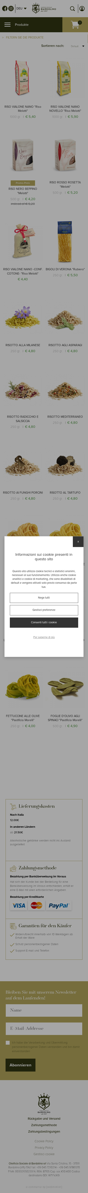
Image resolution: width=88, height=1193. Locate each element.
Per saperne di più (44, 637)
